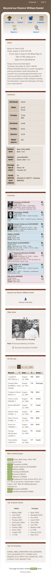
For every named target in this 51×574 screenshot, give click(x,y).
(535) (25, 552)
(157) (36, 557)
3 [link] (26, 367)
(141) (13, 559)
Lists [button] (30, 22)
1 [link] (18, 367)
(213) (12, 557)
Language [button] (32, 2)
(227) (31, 554)
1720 (28, 160)
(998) (12, 552)
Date (24, 373)
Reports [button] (14, 32)
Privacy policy (25, 572)
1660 (23, 152)
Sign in (43, 2)
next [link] (30, 367)
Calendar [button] (41, 22)
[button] (42, 202)
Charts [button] (20, 22)
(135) (25, 559)
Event (38, 373)
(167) (24, 557)
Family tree (9, 22)
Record (11, 373)
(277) (18, 554)
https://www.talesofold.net (25, 59)
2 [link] (22, 367)
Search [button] (36, 32)
